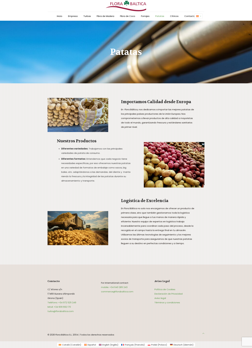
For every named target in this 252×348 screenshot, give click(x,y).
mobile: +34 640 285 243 (114, 287)
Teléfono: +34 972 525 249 (62, 302)
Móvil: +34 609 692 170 (59, 306)
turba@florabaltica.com (61, 311)
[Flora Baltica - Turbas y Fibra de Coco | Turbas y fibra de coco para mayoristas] (126, 6)
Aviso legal (160, 298)
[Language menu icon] (199, 16)
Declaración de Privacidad (168, 293)
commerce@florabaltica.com (117, 291)
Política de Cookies (164, 289)
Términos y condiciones (167, 302)
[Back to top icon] (203, 333)
